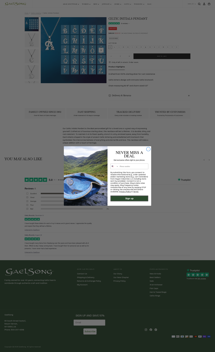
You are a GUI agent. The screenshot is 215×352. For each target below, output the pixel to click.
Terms (135, 192)
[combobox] (115, 166)
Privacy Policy (125, 192)
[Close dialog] (148, 149)
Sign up (129, 198)
